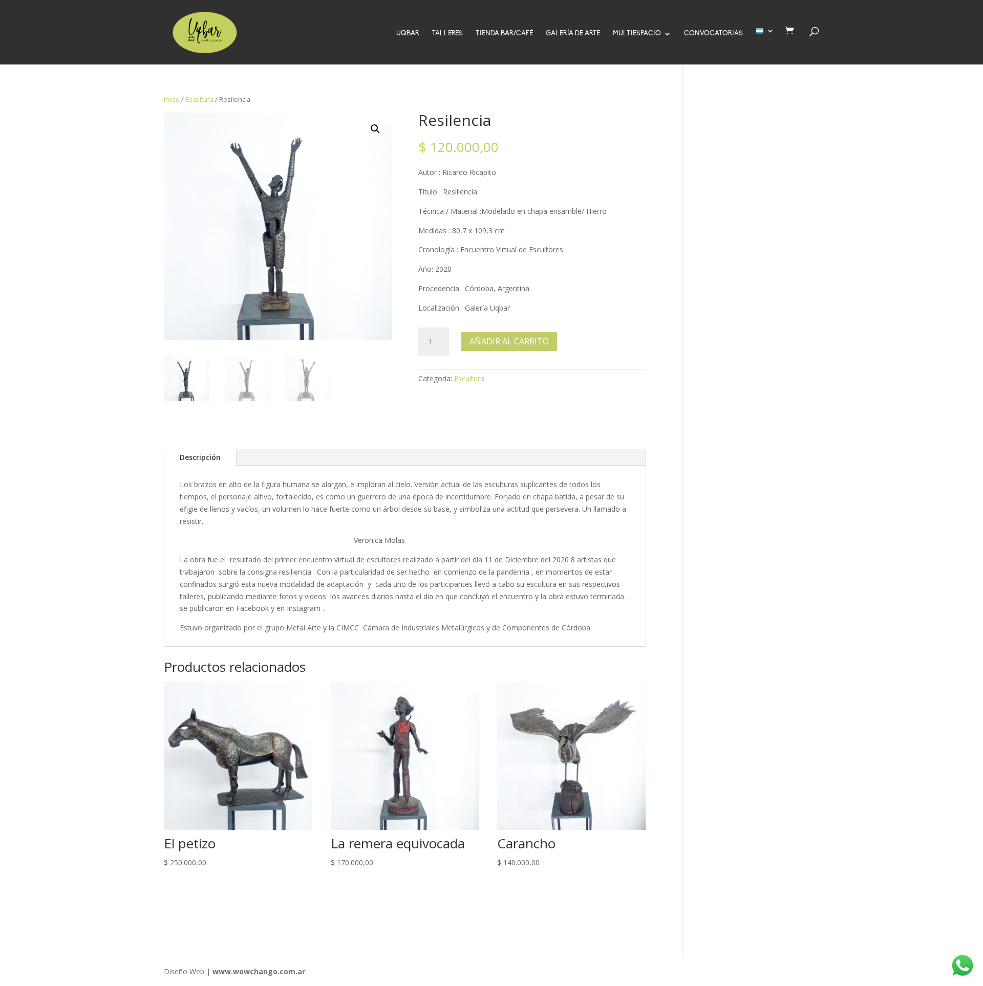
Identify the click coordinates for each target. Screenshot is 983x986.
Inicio (172, 99)
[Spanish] (765, 45)
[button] (375, 129)
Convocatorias (713, 33)
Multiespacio (637, 33)
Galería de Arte (573, 33)
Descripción (200, 457)
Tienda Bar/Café (504, 33)
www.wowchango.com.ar (258, 971)
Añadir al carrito (509, 341)
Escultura (199, 99)
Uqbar (407, 33)
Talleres (447, 33)
